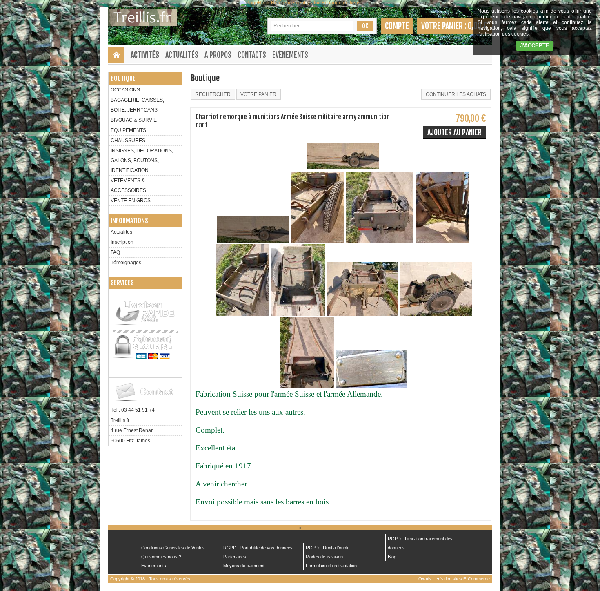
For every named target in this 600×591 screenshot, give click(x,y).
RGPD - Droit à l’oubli (327, 547)
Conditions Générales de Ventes (173, 547)
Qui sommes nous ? (161, 556)
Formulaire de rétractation (331, 565)
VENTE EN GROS (131, 200)
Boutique (123, 78)
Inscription (122, 242)
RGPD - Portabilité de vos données (258, 547)
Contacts (252, 54)
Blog (392, 556)
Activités (145, 54)
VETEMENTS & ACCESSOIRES (128, 185)
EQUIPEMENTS (128, 130)
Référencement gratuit (295, 3)
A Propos (217, 54)
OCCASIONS (125, 90)
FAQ (115, 252)
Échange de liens (341, 3)
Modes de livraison (324, 556)
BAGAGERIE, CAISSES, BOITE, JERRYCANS (137, 105)
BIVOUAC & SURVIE (134, 120)
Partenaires (234, 556)
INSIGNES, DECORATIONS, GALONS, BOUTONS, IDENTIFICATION (142, 160)
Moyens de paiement (243, 565)
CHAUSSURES (128, 140)
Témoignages (126, 262)
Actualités (181, 54)
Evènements (290, 54)
